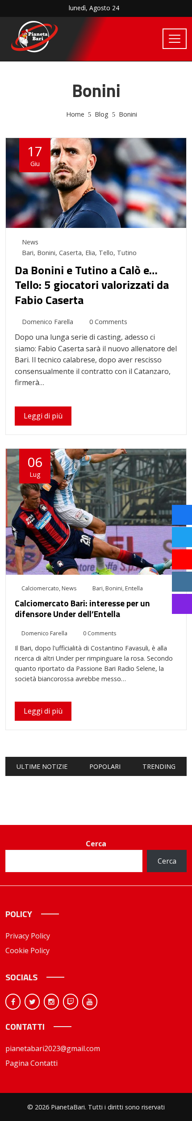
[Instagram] (51, 1002)
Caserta (70, 252)
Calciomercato (40, 588)
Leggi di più (43, 416)
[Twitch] (70, 1002)
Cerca (96, 844)
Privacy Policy (27, 936)
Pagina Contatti (31, 1063)
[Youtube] (89, 1002)
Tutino (127, 252)
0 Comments (108, 321)
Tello (106, 252)
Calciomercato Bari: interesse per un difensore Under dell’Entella (82, 609)
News (30, 242)
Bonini (46, 252)
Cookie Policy (27, 950)
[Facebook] (13, 1002)
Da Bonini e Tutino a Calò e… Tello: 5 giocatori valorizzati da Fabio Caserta (92, 285)
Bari (27, 252)
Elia (90, 252)
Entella (134, 588)
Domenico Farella (47, 321)
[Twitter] (32, 1002)
